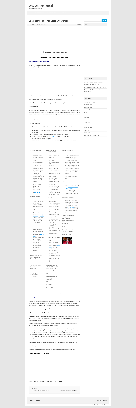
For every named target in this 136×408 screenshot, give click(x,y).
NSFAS (85, 120)
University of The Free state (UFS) (41, 381)
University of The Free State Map (91, 84)
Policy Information (52, 12)
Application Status (88, 109)
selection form (53, 136)
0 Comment (78, 24)
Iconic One (91, 404)
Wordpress (106, 404)
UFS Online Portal (41, 5)
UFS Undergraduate (57, 381)
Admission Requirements (89, 102)
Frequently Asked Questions (47, 140)
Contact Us (63, 12)
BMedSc (42, 215)
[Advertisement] (54, 38)
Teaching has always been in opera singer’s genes (95, 87)
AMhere (32, 24)
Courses (85, 114)
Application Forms (88, 107)
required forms (70, 207)
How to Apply (87, 117)
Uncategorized (87, 132)
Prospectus (86, 125)
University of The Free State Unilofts (39, 390)
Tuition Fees (86, 130)
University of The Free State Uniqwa (70, 390)
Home (30, 12)
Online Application (88, 122)
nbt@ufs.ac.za (37, 192)
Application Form (39, 12)
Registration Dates (88, 127)
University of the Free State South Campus (93, 82)
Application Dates (88, 104)
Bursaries (86, 112)
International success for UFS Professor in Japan (95, 94)
